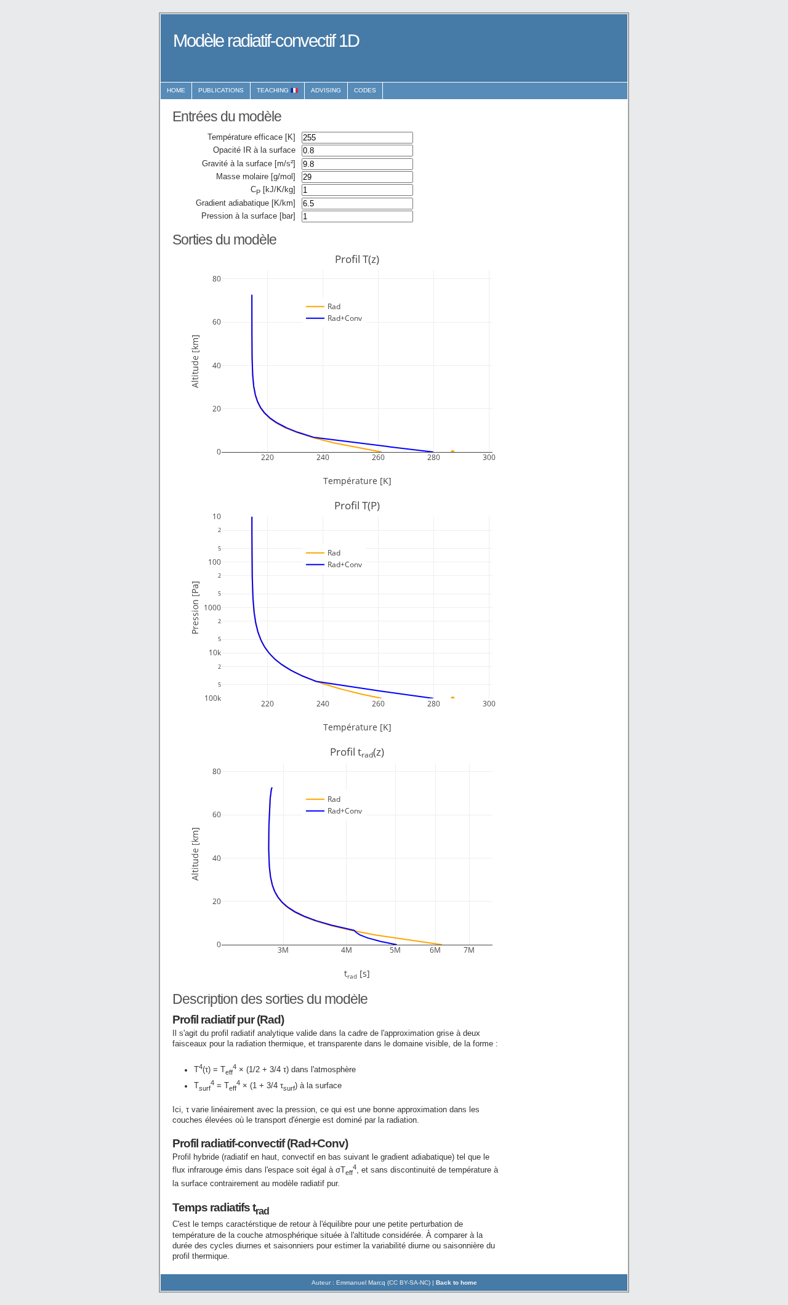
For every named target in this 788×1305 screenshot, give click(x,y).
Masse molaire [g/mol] (256, 176)
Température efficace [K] (251, 137)
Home (176, 90)
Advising (326, 90)
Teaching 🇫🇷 (277, 90)
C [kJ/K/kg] (273, 190)
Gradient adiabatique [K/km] (246, 203)
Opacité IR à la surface (254, 150)
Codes (365, 90)
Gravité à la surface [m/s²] (249, 163)
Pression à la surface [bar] (248, 215)
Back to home (456, 1282)
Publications (221, 90)
